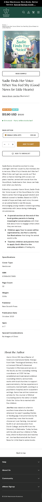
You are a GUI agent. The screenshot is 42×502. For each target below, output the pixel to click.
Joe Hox (16, 96)
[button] (33, 12)
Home (4, 25)
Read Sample (21, 74)
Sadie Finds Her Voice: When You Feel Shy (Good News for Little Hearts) (20, 27)
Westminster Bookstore (15, 496)
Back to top (21, 453)
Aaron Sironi (7, 96)
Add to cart (28, 144)
